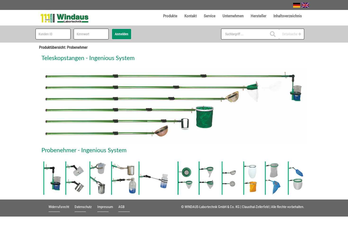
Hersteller (258, 15)
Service (209, 15)
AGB (121, 207)
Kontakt (190, 15)
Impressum (105, 207)
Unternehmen (233, 15)
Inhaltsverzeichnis (287, 15)
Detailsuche (290, 34)
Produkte (170, 15)
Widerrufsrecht (59, 207)
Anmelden (121, 34)
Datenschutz (83, 207)
